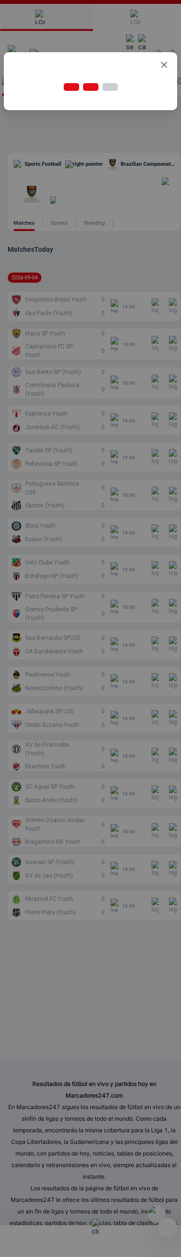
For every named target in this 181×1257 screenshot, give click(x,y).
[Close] (164, 65)
